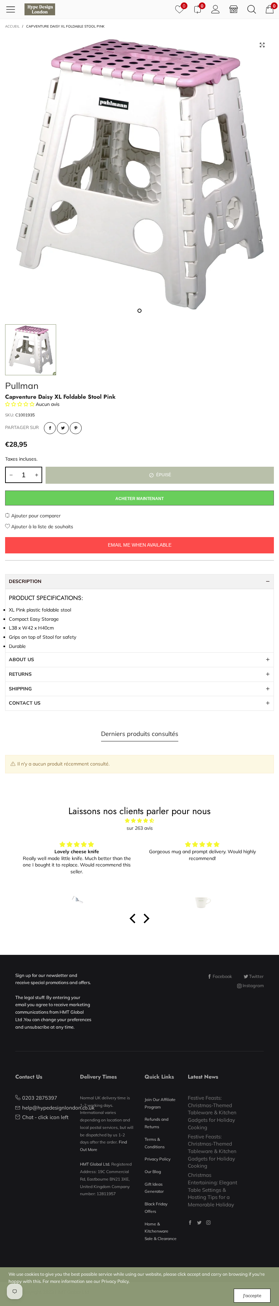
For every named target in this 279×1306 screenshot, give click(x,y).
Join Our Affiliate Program (160, 1103)
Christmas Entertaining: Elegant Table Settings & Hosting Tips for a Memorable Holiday (212, 1190)
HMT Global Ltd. (95, 1164)
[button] (11, 474)
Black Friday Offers (156, 1207)
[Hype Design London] (40, 9)
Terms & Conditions (155, 1143)
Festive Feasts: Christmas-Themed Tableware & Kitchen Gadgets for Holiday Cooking (212, 1113)
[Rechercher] (252, 9)
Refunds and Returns (156, 1123)
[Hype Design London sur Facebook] (190, 1222)
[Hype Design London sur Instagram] (208, 1222)
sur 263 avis (140, 828)
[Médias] (262, 45)
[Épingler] (76, 428)
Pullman (21, 385)
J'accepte (252, 1295)
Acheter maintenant (139, 498)
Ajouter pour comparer (35, 516)
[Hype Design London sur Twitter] (199, 1222)
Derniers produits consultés (139, 734)
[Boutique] (234, 9)
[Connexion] (216, 9)
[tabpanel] (139, 175)
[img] (139, 821)
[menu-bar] (13, 9)
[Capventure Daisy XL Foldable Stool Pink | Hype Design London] (139, 175)
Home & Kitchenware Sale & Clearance (161, 1231)
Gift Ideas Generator (154, 1188)
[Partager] (50, 428)
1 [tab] (139, 310)
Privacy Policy (157, 1159)
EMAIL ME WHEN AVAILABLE (139, 545)
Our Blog (153, 1171)
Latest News (203, 1077)
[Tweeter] (63, 428)
